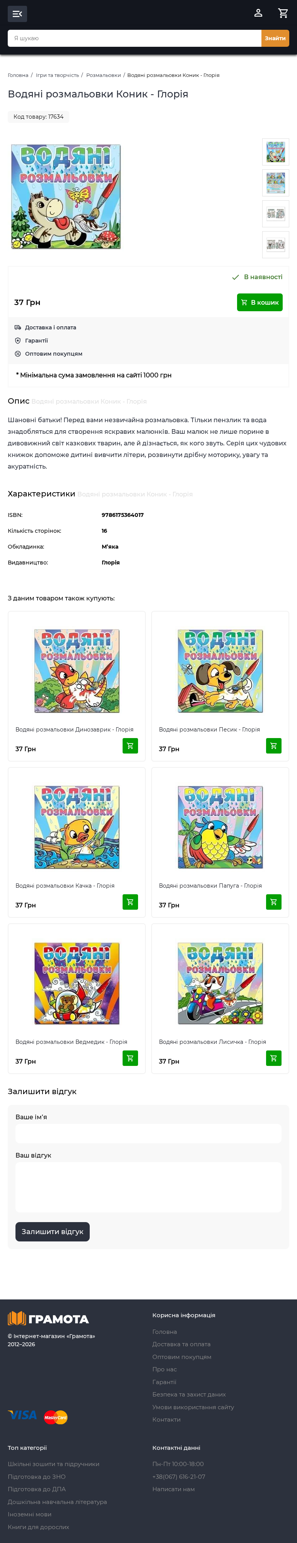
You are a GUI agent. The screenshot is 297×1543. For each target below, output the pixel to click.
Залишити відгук (53, 1232)
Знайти (275, 38)
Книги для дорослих (38, 1527)
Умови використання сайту (193, 1407)
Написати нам (173, 1489)
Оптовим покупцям (53, 353)
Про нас (164, 1369)
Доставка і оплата (50, 327)
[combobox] (134, 38)
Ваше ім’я (31, 1117)
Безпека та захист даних (189, 1394)
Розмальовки (103, 75)
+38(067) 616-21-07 (178, 1476)
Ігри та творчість (57, 75)
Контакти (166, 1419)
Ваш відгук (33, 1155)
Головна (18, 75)
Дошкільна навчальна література (57, 1501)
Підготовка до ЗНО (37, 1476)
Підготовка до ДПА (37, 1489)
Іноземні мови (29, 1514)
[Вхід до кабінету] (258, 14)
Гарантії (36, 340)
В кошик (265, 302)
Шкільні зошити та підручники (53, 1464)
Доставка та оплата (181, 1344)
